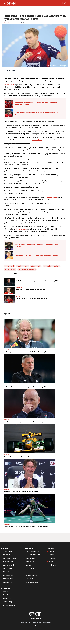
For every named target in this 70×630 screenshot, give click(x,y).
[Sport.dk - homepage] (12, 3)
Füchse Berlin (37, 140)
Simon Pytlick (9, 85)
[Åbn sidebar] (5, 3)
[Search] (62, 3)
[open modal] (65, 3)
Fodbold (6, 420)
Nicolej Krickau (21, 229)
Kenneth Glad (10, 70)
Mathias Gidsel (52, 197)
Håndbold (7, 22)
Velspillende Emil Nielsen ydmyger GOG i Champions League (36, 255)
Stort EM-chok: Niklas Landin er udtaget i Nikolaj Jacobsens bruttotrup (36, 246)
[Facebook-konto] (35, 626)
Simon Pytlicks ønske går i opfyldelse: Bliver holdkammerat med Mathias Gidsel (36, 104)
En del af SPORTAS (35, 619)
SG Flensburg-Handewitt (27, 269)
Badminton (7, 524)
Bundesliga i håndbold (51, 266)
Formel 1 (6, 350)
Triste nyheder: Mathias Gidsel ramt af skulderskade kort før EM (37, 113)
